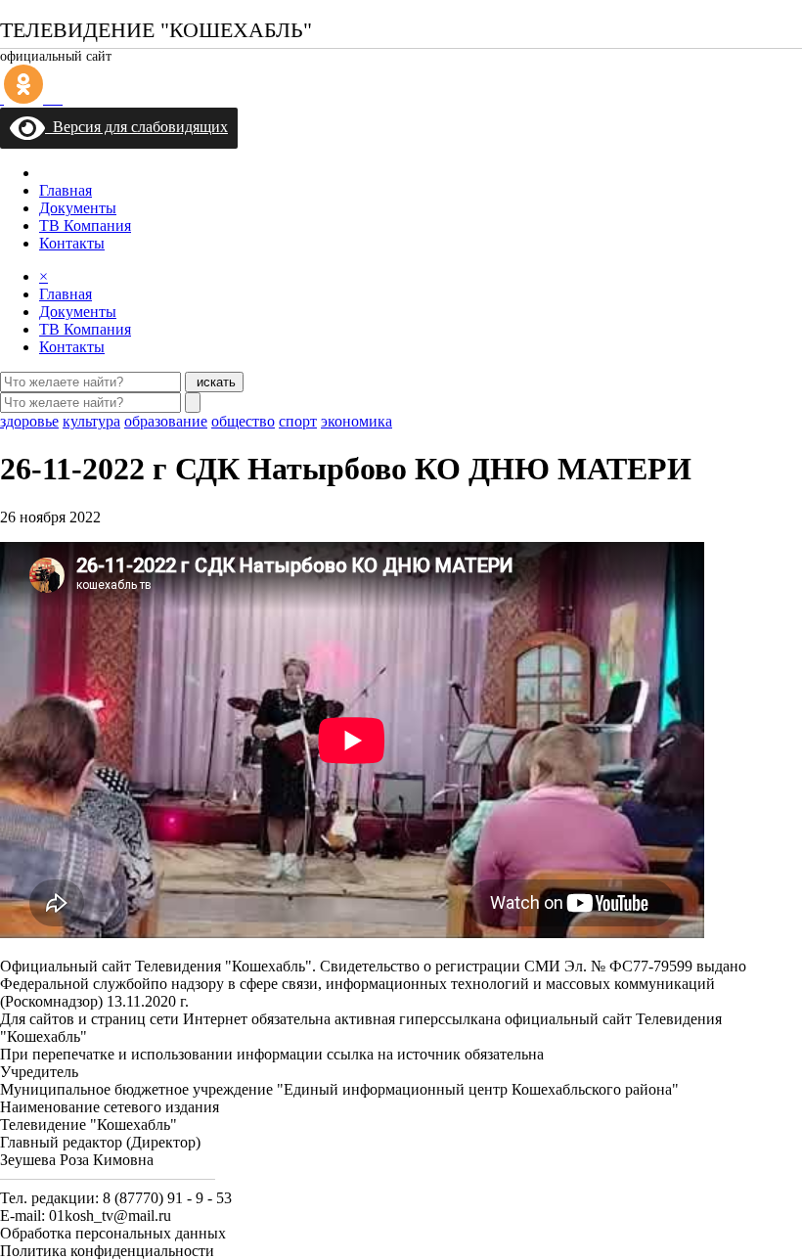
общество (243, 421)
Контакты (72, 243)
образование (165, 421)
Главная (65, 190)
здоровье (29, 421)
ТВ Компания (85, 225)
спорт (298, 421)
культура (91, 421)
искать (214, 382)
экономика (356, 421)
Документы (77, 208)
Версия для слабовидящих (136, 126)
